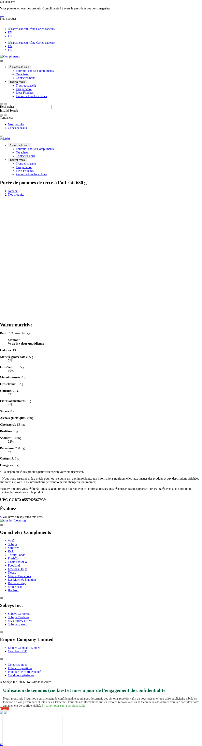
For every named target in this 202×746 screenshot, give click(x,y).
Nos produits (16, 124)
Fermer (4, 709)
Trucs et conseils (26, 85)
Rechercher (7, 106)
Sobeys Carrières (18, 617)
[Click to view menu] (1, 525)
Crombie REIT (17, 651)
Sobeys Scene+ (17, 624)
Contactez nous (25, 156)
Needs (12, 572)
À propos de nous (19, 67)
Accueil (13, 191)
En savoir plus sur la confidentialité (63, 705)
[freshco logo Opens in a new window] (2, 15)
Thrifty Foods (16, 554)
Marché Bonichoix (19, 576)
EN (10, 32)
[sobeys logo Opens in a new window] (1, 15)
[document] (101, 399)
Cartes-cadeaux (45, 29)
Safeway (13, 547)
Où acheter (22, 74)
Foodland (14, 565)
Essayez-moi (24, 89)
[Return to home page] (5, 138)
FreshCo (13, 558)
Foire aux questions (20, 668)
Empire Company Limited (24, 647)
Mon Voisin (15, 586)
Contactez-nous (25, 77)
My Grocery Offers (20, 620)
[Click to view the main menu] (1, 103)
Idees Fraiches (25, 92)
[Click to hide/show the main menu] (1, 61)
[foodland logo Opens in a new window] (3, 15)
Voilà (11, 540)
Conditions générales (21, 675)
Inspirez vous (17, 159)
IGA (11, 551)
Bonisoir (13, 590)
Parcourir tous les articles (31, 96)
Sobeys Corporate (19, 613)
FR (10, 36)
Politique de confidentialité (24, 671)
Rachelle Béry (17, 583)
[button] (101, 8)
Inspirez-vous (17, 81)
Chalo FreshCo (17, 562)
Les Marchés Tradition (22, 579)
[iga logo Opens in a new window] (0, 15)
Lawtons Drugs (17, 569)
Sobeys (12, 544)
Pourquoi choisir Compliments (35, 70)
